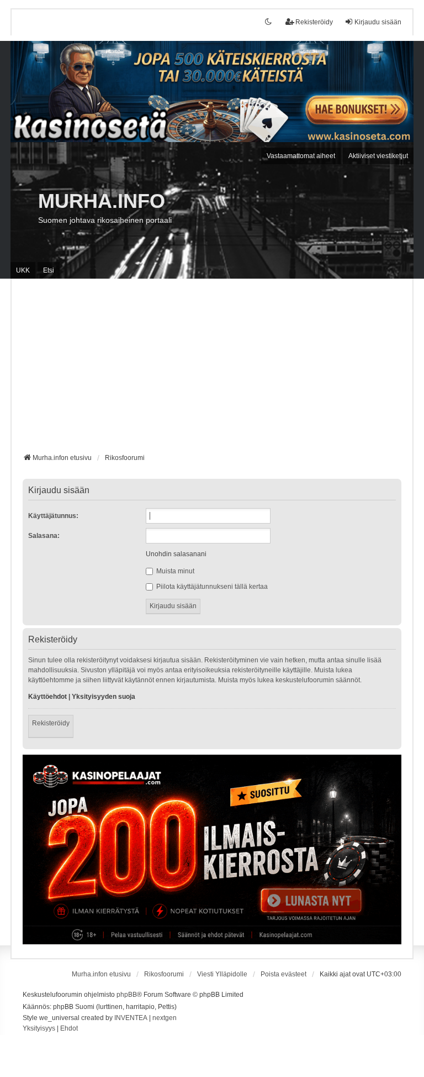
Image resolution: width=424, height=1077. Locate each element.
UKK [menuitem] (23, 270)
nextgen (164, 1018)
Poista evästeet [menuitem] (283, 974)
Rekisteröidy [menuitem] (314, 22)
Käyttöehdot (47, 696)
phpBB (126, 994)
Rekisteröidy (51, 723)
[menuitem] (39, 1029)
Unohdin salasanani (176, 554)
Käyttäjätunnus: (53, 516)
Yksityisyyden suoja (103, 696)
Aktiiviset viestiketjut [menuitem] (378, 156)
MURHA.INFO (101, 201)
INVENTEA (130, 1018)
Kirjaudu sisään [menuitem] (377, 22)
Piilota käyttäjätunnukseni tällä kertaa (211, 586)
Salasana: (44, 536)
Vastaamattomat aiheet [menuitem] (301, 156)
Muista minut (174, 571)
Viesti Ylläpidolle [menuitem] (222, 974)
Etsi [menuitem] (48, 270)
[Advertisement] (212, 369)
